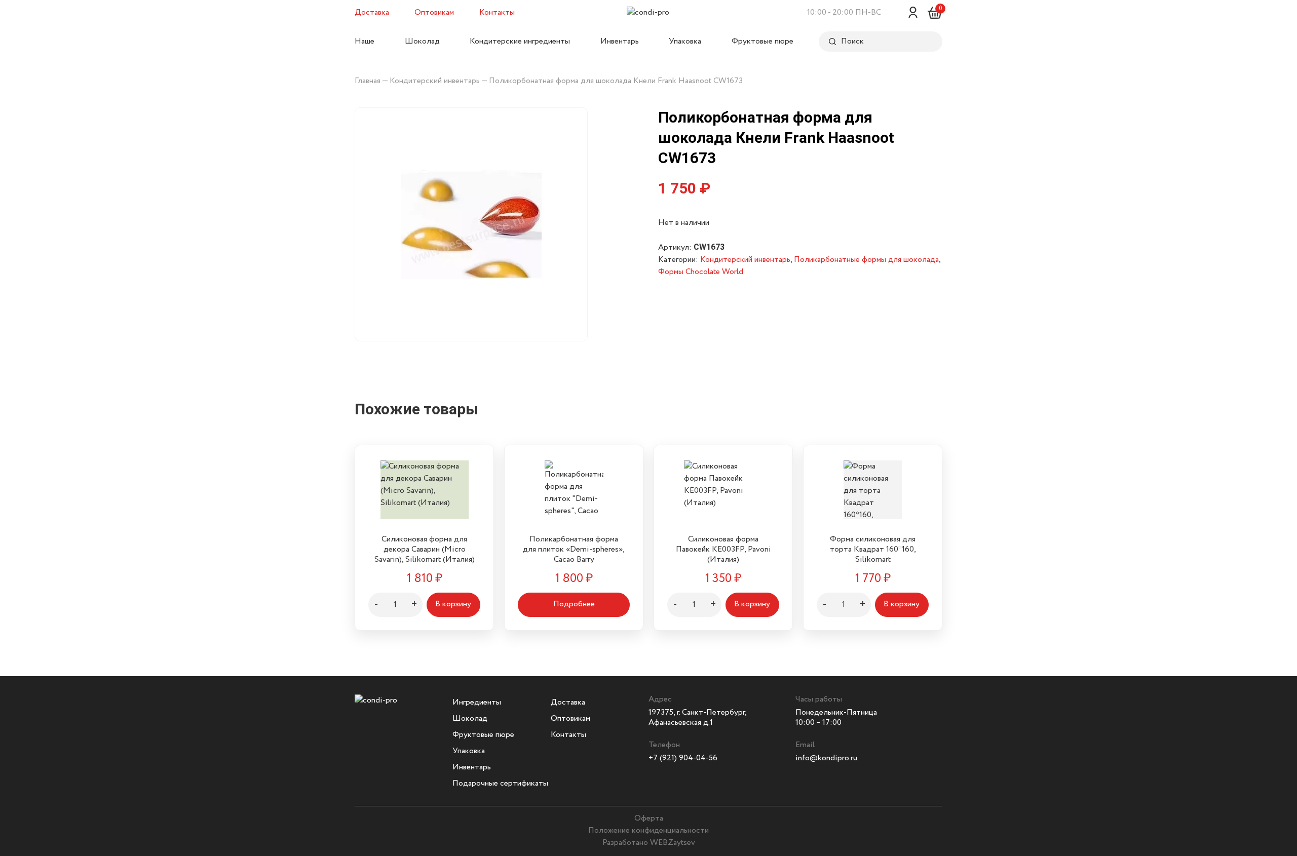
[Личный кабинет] (913, 12)
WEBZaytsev (672, 842)
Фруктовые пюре (762, 41)
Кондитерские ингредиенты (520, 41)
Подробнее (574, 604)
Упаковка (685, 41)
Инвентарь (619, 41)
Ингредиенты (476, 702)
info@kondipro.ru (826, 758)
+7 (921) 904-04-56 (682, 758)
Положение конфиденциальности (648, 830)
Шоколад (422, 41)
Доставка (372, 12)
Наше (364, 41)
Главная (367, 81)
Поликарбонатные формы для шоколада (866, 259)
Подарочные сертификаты (500, 783)
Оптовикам (434, 12)
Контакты (497, 12)
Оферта (648, 818)
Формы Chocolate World (700, 272)
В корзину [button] (453, 604)
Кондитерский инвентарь (435, 81)
